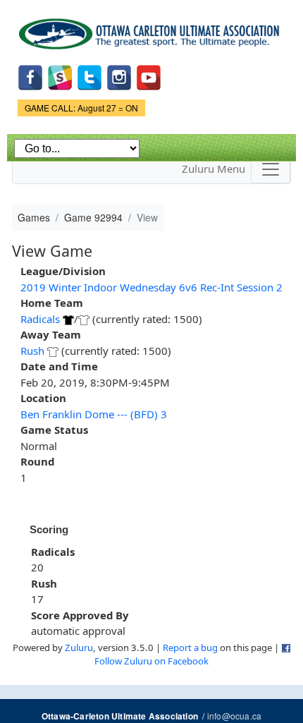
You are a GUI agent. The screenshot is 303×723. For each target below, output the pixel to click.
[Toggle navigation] (270, 169)
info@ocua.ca (234, 716)
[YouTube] (148, 76)
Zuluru (79, 647)
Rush (32, 351)
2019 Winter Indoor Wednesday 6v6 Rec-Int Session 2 (151, 287)
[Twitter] (89, 76)
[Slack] (60, 76)
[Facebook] (30, 76)
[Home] (151, 29)
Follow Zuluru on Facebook (151, 661)
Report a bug (190, 647)
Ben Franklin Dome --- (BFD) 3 (93, 414)
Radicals (40, 319)
